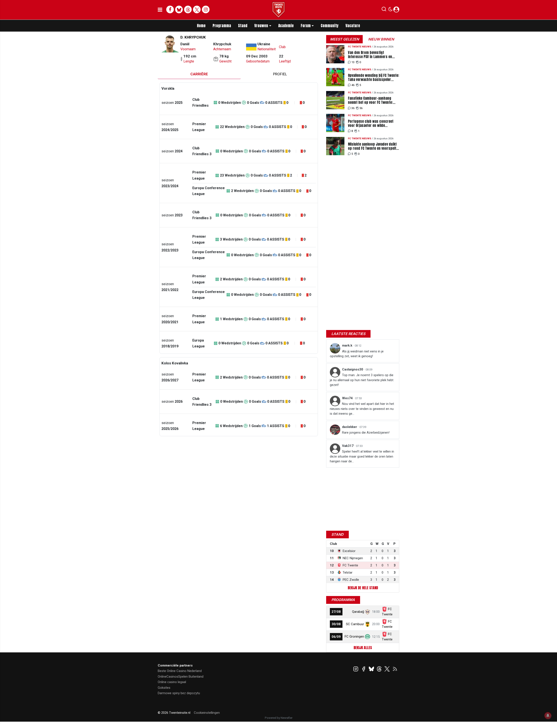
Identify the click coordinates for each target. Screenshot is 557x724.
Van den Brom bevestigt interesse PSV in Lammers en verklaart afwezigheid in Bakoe (371, 55)
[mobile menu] (160, 10)
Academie (286, 26)
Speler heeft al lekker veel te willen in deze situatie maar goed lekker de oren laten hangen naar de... (362, 456)
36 (352, 108)
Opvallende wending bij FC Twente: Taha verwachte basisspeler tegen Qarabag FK (373, 77)
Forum (306, 26)
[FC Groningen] (367, 636)
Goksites (164, 688)
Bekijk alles (363, 647)
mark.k (347, 345)
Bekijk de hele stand (363, 587)
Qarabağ (358, 612)
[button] (384, 10)
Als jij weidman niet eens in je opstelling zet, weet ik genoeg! (357, 353)
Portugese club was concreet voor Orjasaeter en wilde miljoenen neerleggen (370, 123)
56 (360, 108)
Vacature (353, 26)
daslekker (350, 427)
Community (330, 26)
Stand (242, 26)
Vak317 (348, 446)
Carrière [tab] (199, 74)
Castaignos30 (353, 369)
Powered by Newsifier (278, 717)
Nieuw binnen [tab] (381, 39)
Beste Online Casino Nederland (180, 671)
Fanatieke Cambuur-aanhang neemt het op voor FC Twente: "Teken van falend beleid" (370, 100)
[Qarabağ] (367, 612)
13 (352, 62)
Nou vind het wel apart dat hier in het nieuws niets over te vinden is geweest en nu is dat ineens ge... (362, 409)
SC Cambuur (355, 624)
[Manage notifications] (547, 715)
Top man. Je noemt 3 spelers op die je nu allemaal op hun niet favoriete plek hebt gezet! (361, 380)
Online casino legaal (172, 682)
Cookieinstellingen (207, 713)
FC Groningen (354, 636)
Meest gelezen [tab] (344, 39)
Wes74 (348, 398)
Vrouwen (261, 26)
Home (201, 26)
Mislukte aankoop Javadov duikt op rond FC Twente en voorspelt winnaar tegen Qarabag (372, 146)
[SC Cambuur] (367, 624)
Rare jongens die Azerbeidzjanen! (365, 432)
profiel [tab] (280, 74)
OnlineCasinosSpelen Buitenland (180, 677)
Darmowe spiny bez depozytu (179, 693)
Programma (222, 26)
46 (352, 85)
